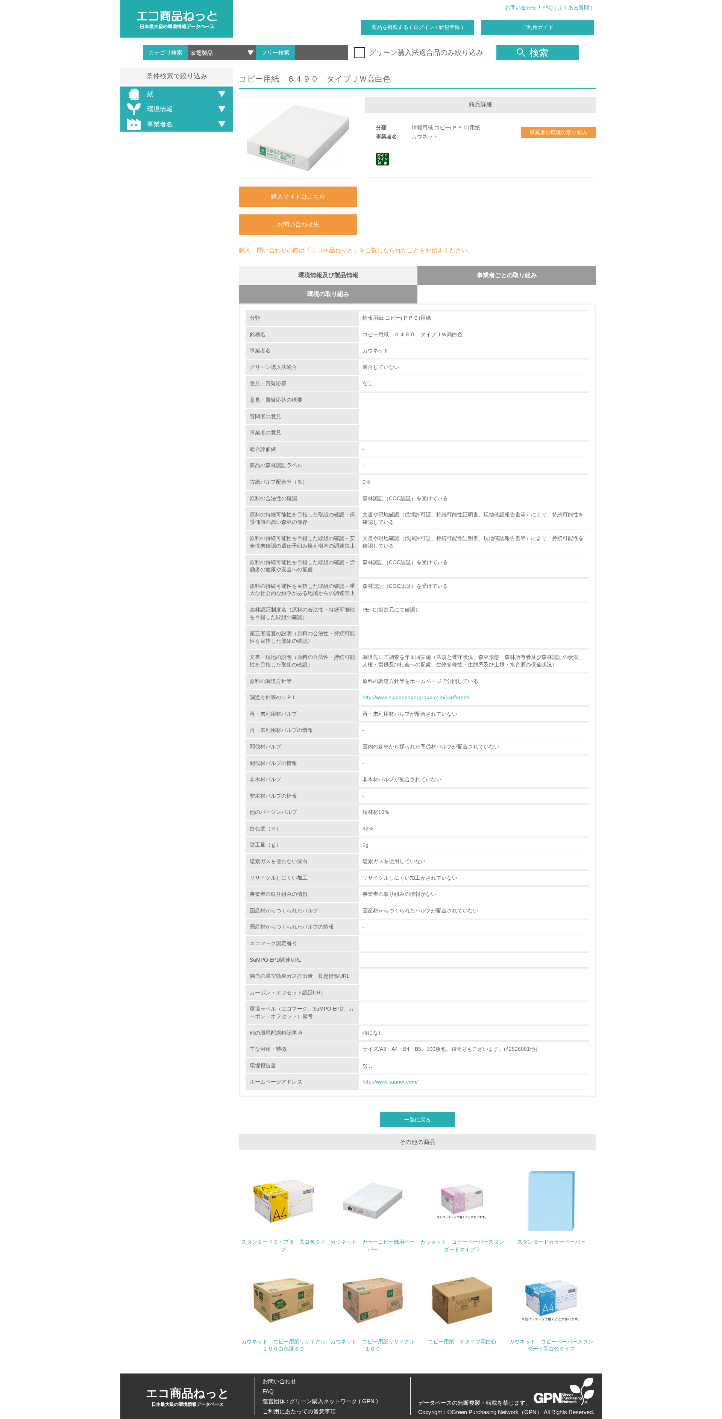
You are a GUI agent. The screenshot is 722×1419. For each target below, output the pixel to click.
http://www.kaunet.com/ (390, 1082)
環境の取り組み (328, 294)
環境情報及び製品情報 (328, 275)
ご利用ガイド (538, 27)
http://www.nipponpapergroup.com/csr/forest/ (416, 697)
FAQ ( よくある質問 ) (568, 8)
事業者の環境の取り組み (558, 132)
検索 (538, 52)
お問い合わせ (521, 8)
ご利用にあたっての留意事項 (299, 1411)
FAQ (268, 1391)
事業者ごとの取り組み (507, 275)
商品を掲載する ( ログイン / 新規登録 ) (417, 27)
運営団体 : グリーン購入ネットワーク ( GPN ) (320, 1401)
